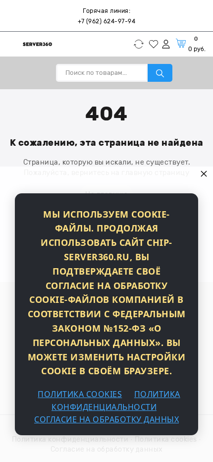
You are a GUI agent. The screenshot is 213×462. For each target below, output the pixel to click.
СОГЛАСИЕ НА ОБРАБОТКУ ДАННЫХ (106, 419)
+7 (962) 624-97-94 (106, 21)
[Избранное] (155, 44)
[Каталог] (11, 44)
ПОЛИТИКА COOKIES (80, 394)
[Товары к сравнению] (141, 44)
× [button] (204, 173)
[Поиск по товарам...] (160, 73)
